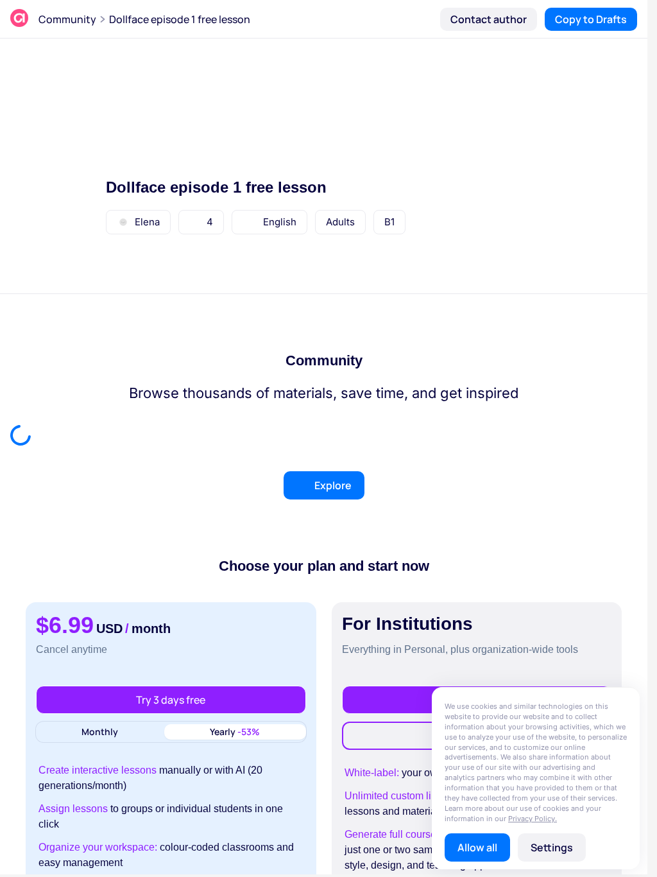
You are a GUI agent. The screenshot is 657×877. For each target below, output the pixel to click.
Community (67, 19)
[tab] (100, 732)
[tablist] (171, 732)
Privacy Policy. (532, 818)
